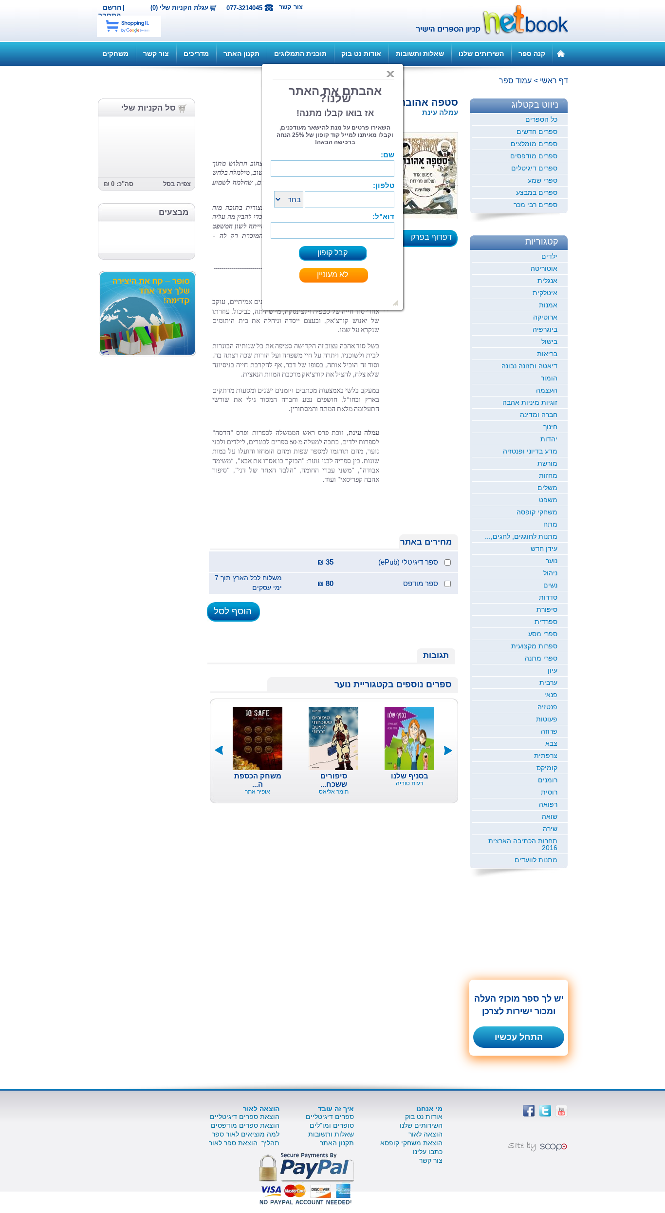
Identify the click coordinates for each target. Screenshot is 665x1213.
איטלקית (545, 293)
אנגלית (547, 280)
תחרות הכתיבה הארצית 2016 (522, 844)
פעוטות (546, 719)
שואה (549, 816)
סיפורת (546, 609)
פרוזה (549, 731)
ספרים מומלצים (534, 144)
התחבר (109, 15)
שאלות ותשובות (420, 53)
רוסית (549, 792)
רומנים (547, 780)
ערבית (548, 682)
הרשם (112, 7)
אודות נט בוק (361, 53)
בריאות (547, 354)
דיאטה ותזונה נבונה (529, 366)
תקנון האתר (241, 53)
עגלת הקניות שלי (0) (179, 7)
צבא (551, 743)
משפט (548, 500)
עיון (552, 670)
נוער (551, 561)
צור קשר (291, 7)
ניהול (550, 573)
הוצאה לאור (425, 1134)
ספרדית (546, 621)
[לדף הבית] (560, 53)
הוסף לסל (233, 611)
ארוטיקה (545, 317)
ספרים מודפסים (533, 156)
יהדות (548, 439)
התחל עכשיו (519, 1037)
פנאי (550, 695)
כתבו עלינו (428, 1152)
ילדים (549, 256)
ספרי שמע (542, 180)
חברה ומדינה (538, 414)
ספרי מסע (542, 634)
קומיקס (546, 768)
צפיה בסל (177, 184)
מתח (550, 524)
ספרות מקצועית (534, 646)
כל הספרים (541, 119)
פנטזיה (547, 707)
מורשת (547, 463)
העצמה (546, 390)
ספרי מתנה (541, 658)
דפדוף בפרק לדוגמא (434, 240)
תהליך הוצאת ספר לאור (244, 1143)
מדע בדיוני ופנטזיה (530, 451)
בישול (549, 341)
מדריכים (196, 53)
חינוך (550, 427)
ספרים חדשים (537, 131)
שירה (550, 829)
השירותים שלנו (481, 53)
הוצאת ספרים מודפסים (245, 1125)
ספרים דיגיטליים (330, 1116)
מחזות (548, 475)
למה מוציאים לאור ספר (245, 1134)
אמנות (548, 305)
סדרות (548, 597)
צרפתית (545, 755)
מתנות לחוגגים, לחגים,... (521, 536)
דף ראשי (554, 80)
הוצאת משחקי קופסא (411, 1143)
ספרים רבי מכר (535, 204)
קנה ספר (531, 53)
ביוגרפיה (545, 329)
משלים (547, 488)
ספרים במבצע (536, 192)
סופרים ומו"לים (332, 1125)
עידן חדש (544, 548)
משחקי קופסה (537, 512)
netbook (487, 20)
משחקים (115, 53)
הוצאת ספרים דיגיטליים (244, 1116)
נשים (550, 585)
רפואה (548, 804)
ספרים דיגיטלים (534, 168)
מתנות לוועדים (536, 860)
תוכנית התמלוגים (300, 53)
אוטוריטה (544, 268)
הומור (549, 378)
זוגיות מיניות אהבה (529, 402)
